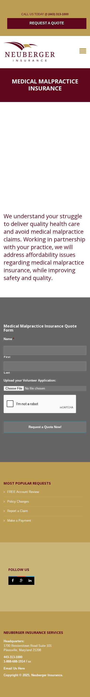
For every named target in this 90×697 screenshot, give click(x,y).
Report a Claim (17, 511)
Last (7, 372)
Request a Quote (47, 23)
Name (9, 339)
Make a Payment (19, 520)
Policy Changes (18, 501)
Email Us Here (14, 668)
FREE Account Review (23, 492)
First (7, 356)
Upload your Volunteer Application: (30, 380)
